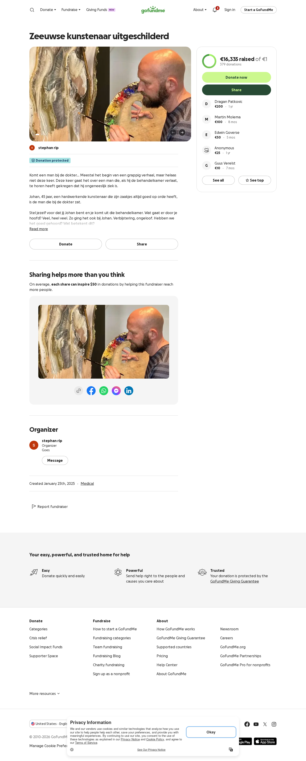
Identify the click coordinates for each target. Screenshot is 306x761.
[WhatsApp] (103, 391)
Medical (87, 483)
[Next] (182, 132)
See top (257, 180)
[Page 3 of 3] (44, 134)
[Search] (32, 9)
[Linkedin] (128, 391)
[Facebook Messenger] (116, 391)
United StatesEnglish (52, 724)
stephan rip (52, 441)
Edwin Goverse (227, 132)
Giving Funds (100, 10)
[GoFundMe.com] (153, 10)
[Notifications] (214, 9)
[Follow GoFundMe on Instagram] (273, 724)
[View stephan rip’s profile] (33, 445)
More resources (42, 694)
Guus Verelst (225, 163)
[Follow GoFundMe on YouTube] (256, 724)
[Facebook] (91, 391)
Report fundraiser (52, 507)
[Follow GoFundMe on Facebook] (247, 724)
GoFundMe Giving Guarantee (234, 581)
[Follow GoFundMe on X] (265, 724)
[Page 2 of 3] (41, 134)
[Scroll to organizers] (32, 147)
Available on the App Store (265, 741)
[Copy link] (78, 391)
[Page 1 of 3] (37, 134)
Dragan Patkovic (228, 102)
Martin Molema (228, 117)
